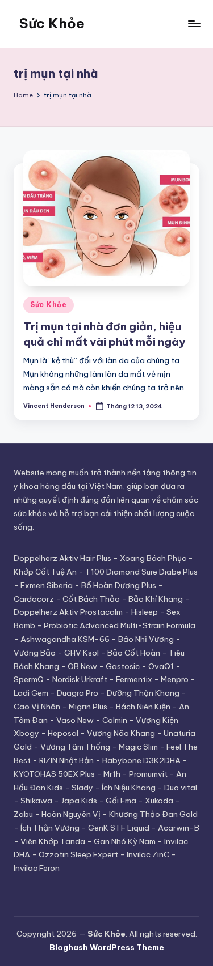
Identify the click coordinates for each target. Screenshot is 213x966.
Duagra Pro (77, 693)
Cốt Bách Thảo (91, 599)
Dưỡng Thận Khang (143, 693)
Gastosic (123, 666)
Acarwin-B (178, 828)
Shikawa (36, 800)
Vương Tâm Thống (75, 747)
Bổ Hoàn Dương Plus (118, 585)
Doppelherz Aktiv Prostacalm (68, 612)
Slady (82, 787)
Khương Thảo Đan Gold (153, 814)
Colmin (114, 720)
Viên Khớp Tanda (52, 841)
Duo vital (180, 787)
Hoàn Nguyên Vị (71, 814)
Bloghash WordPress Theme (106, 947)
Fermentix (134, 679)
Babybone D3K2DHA (141, 760)
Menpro (175, 679)
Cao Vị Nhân (37, 706)
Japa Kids (79, 800)
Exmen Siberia (46, 585)
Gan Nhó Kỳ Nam (125, 841)
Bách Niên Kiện (143, 706)
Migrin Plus (88, 706)
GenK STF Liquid (118, 828)
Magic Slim (138, 747)
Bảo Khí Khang (155, 599)
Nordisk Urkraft (79, 679)
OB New (82, 666)
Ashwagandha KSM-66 (65, 639)
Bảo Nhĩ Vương (146, 639)
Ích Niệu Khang (129, 787)
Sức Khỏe (52, 23)
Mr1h (111, 774)
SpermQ (29, 679)
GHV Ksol (81, 653)
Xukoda (159, 800)
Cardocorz (34, 599)
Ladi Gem (31, 693)
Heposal (63, 733)
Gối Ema (121, 800)
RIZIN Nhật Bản (66, 760)
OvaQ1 (161, 666)
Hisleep (144, 612)
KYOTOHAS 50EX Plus (54, 774)
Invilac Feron (37, 868)
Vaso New (75, 720)
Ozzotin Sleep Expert (78, 854)
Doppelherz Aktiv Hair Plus (62, 558)
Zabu (23, 814)
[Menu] (193, 23)
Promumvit (148, 774)
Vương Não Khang (121, 733)
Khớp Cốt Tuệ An (45, 572)
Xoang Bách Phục (153, 558)
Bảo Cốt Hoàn (133, 653)
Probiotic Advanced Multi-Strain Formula (119, 625)
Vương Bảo (35, 653)
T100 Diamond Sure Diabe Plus (141, 572)
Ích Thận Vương (50, 828)
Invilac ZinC (148, 854)
